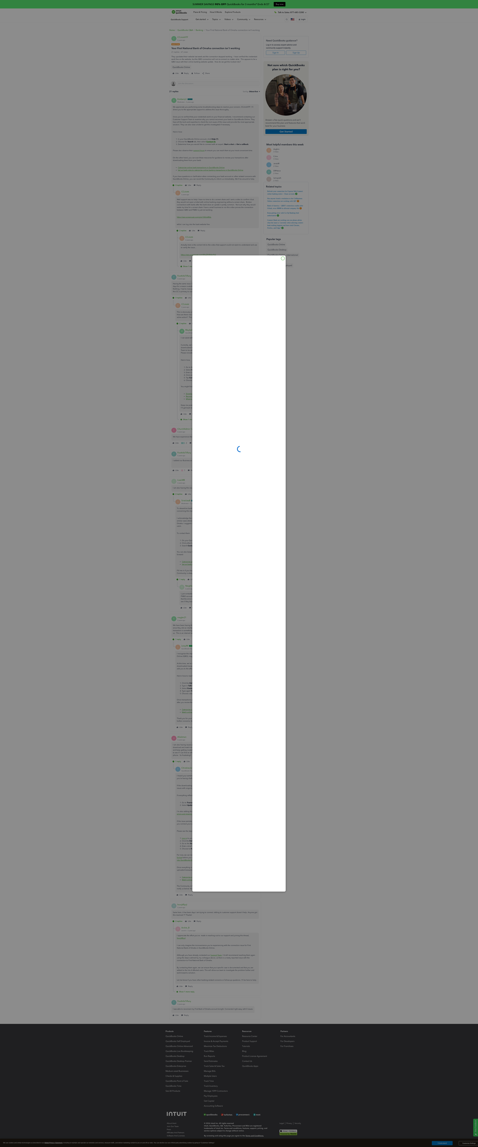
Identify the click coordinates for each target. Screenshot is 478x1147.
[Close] (282, 258)
